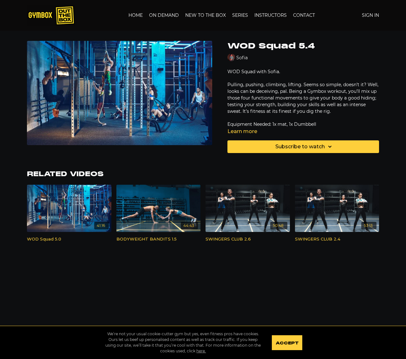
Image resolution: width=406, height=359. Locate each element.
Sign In (370, 15)
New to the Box (205, 15)
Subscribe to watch (300, 147)
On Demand (164, 15)
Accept (287, 343)
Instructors (270, 15)
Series (240, 15)
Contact (304, 15)
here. (201, 351)
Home (135, 15)
